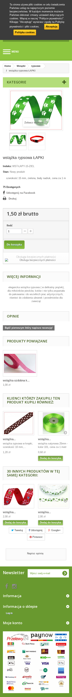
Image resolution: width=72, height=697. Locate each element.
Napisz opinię (35, 553)
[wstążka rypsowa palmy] (53, 496)
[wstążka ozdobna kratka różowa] (20, 363)
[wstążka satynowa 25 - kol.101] (53, 423)
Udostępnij (36, 530)
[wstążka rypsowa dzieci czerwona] (18, 496)
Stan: (6, 171)
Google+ (55, 530)
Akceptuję (51, 26)
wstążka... (9, 439)
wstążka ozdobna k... (16, 380)
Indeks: (7, 166)
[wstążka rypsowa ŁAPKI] (17, 139)
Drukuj (13, 198)
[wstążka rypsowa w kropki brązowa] (18, 423)
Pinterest (37, 537)
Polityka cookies (25, 32)
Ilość (9, 225)
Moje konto (12, 623)
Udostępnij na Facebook (20, 192)
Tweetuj (18, 530)
